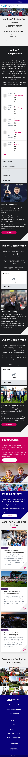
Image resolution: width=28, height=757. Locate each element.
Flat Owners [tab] (6, 369)
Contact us (14, 720)
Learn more (9, 424)
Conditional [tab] (6, 180)
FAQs (14, 724)
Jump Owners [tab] (7, 382)
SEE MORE (10, 515)
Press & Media (14, 717)
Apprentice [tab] (6, 175)
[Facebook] (19, 704)
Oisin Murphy (18, 108)
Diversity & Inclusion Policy (14, 737)
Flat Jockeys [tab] (7, 89)
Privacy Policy (14, 729)
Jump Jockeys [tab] (7, 161)
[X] (9, 704)
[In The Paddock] (9, 2)
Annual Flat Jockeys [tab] (9, 166)
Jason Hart (17, 145)
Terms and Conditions (14, 733)
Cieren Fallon (18, 132)
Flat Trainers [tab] (7, 274)
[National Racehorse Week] (21, 1)
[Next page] (5, 155)
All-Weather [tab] (6, 171)
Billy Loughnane (18, 95)
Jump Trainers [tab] (7, 286)
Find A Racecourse (14, 713)
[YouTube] (15, 704)
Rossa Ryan (17, 120)
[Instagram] (12, 704)
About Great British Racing (14, 709)
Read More (9, 232)
